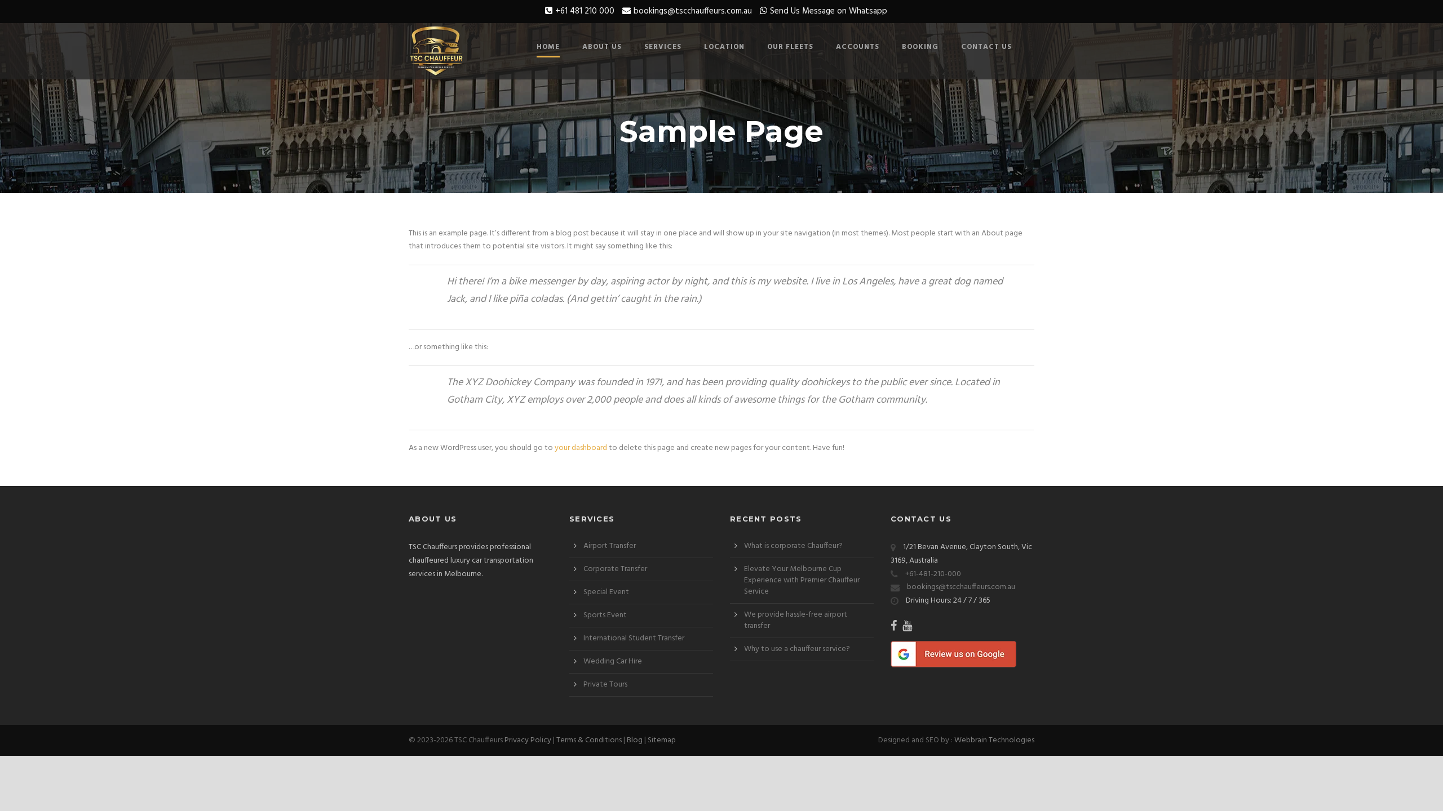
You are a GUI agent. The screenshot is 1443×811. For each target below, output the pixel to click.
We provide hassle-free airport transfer (795, 620)
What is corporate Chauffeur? (793, 546)
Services (662, 47)
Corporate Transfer (615, 569)
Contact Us (986, 47)
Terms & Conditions (589, 740)
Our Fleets (790, 47)
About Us (602, 47)
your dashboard (581, 448)
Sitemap (662, 740)
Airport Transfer (609, 546)
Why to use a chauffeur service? (797, 649)
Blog (635, 740)
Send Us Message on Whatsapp (828, 11)
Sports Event (605, 615)
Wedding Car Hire (612, 661)
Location (724, 47)
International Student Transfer (633, 638)
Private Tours (605, 684)
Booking (920, 47)
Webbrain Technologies (994, 740)
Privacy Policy (527, 740)
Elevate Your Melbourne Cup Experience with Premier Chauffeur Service (802, 580)
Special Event (606, 592)
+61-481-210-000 (933, 574)
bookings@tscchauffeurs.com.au (693, 11)
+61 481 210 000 (584, 11)
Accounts (857, 47)
